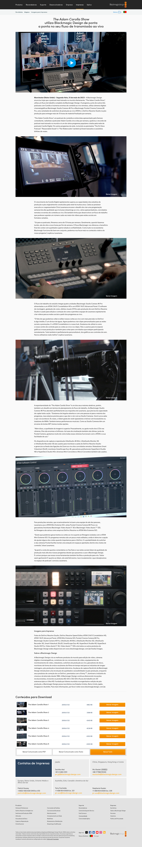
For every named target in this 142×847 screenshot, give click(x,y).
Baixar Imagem (111, 194)
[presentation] (19, 62)
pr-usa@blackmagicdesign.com (68, 793)
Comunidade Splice (84, 818)
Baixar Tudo (107, 751)
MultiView (50, 818)
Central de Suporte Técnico (86, 810)
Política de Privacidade (116, 818)
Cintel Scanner (20, 824)
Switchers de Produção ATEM (24, 813)
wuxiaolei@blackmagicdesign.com (106, 774)
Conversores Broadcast (53, 810)
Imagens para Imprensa (39, 12)
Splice (89, 5)
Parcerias (112, 813)
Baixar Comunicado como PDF (34, 751)
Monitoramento (51, 813)
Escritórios (113, 808)
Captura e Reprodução (22, 821)
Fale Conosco (83, 813)
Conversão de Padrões (53, 808)
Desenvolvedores (56, 5)
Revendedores (31, 5)
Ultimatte (18, 816)
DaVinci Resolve (24, 810)
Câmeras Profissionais (22, 808)
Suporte (43, 5)
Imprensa (80, 5)
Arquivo (27, 12)
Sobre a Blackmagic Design (118, 810)
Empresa (69, 5)
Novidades (19, 12)
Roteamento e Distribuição (54, 821)
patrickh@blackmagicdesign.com (32, 793)
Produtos (19, 5)
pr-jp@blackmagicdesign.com (68, 774)
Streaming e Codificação (54, 824)
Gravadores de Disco (21, 818)
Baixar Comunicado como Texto (71, 751)
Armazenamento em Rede (54, 816)
